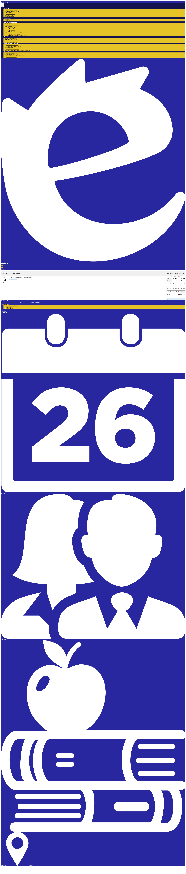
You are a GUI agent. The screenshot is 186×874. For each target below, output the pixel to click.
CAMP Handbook (10, 20)
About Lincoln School (11, 10)
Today (168, 294)
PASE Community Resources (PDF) (17, 35)
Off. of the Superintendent (12, 25)
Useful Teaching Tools (11, 42)
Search (2, 269)
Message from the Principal (12, 11)
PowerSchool (12, 30)
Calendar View (181, 294)
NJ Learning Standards (11, 38)
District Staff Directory (11, 57)
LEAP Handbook (10, 19)
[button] (7, 8)
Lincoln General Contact (12, 53)
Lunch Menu (12, 28)
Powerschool (9, 307)
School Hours (9, 26)
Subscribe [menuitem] (182, 273)
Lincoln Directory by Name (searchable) (15, 55)
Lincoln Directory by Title (12, 54)
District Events (9, 47)
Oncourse (8, 40)
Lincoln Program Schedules (12, 49)
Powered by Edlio (4, 312)
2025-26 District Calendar (12, 45)
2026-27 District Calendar (15, 46)
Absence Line (12, 27)
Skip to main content (5, 1)
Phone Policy (12, 31)
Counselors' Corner (10, 14)
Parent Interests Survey (14, 34)
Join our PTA (9, 23)
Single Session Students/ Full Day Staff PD (21, 277)
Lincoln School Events (173, 299)
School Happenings (10, 12)
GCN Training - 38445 (11, 39)
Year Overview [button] (174, 273)
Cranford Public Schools (12, 306)
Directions (31, 865)
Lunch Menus (9, 308)
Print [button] (168, 273)
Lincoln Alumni (10, 16)
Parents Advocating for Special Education (16, 32)
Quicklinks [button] (6, 304)
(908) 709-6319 (26, 302)
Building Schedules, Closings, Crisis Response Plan (18, 50)
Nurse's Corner (9, 15)
